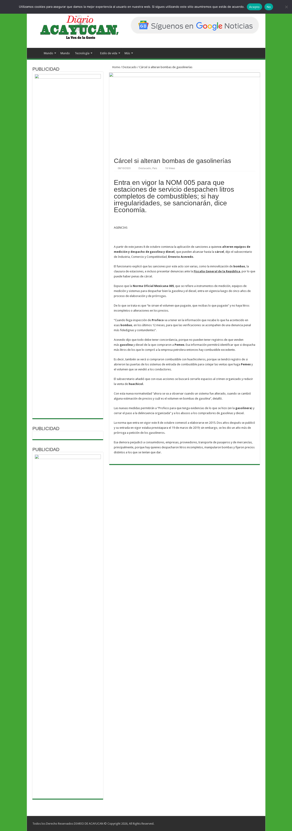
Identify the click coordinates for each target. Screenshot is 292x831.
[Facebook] (245, 823)
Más (127, 53)
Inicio (35, 52)
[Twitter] (250, 823)
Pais (154, 168)
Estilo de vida (108, 53)
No (269, 7)
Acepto (254, 7)
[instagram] (254, 823)
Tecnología (82, 53)
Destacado (130, 67)
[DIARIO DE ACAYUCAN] (75, 26)
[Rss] (241, 823)
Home (116, 67)
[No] (286, 7)
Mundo (48, 53)
